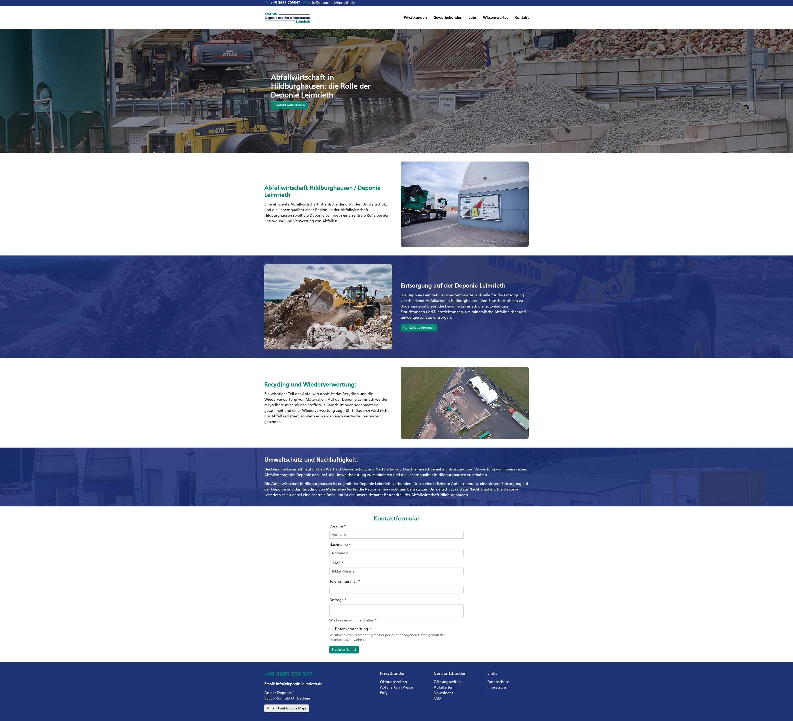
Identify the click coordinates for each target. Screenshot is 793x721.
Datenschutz (498, 681)
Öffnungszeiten (393, 681)
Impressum (496, 687)
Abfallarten (390, 687)
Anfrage (338, 599)
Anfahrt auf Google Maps (286, 708)
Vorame (337, 526)
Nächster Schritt (344, 649)
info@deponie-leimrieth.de (331, 2)
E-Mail (336, 563)
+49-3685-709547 (285, 2)
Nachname (340, 544)
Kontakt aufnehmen (419, 327)
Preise (408, 687)
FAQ (383, 693)
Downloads (443, 693)
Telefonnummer (344, 581)
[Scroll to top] (783, 711)
